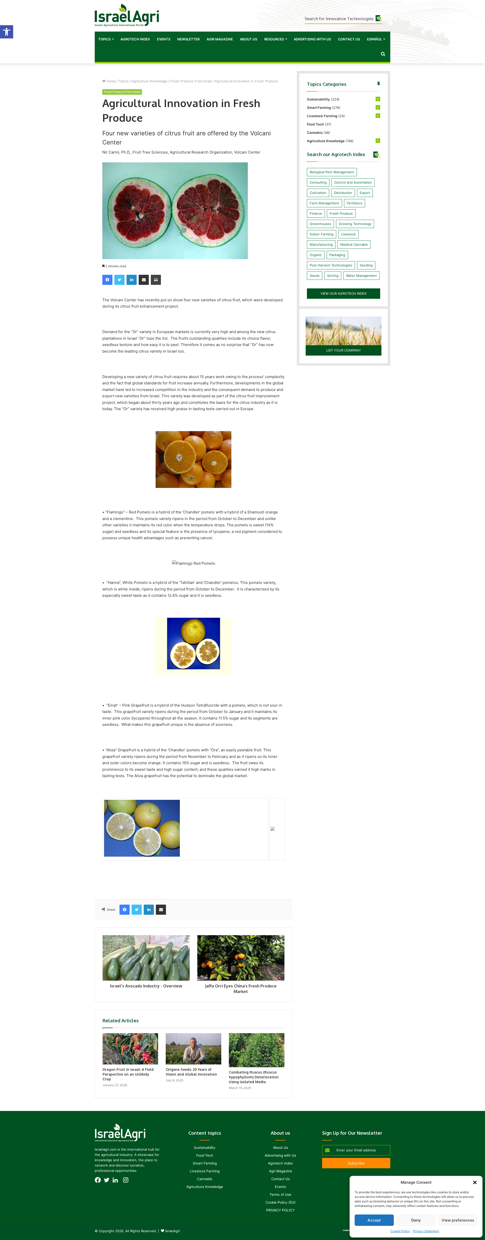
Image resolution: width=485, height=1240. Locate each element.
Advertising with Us (312, 39)
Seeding (366, 265)
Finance (316, 213)
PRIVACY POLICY (280, 1210)
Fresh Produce (341, 213)
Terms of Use (280, 1195)
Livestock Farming (322, 116)
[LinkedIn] (132, 280)
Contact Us (349, 39)
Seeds (315, 276)
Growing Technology (355, 224)
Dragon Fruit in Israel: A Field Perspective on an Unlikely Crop (128, 1074)
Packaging (337, 255)
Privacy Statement (426, 1231)
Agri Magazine (220, 39)
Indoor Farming (321, 234)
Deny (416, 1220)
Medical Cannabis (354, 244)
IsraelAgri (172, 1231)
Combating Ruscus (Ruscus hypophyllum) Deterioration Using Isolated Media (254, 1077)
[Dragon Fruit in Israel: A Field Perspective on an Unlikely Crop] (130, 1048)
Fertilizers (354, 203)
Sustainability (318, 99)
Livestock (348, 234)
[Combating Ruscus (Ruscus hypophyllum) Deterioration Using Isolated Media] (256, 1050)
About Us (248, 39)
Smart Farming (319, 108)
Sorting (332, 276)
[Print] (156, 280)
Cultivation (318, 193)
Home (110, 81)
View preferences (458, 1220)
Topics (104, 39)
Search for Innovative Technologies (339, 18)
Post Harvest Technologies (331, 265)
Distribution (343, 193)
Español (374, 39)
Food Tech (315, 124)
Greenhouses (320, 224)
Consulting (318, 182)
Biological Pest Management (332, 172)
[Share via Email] (144, 280)
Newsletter (188, 39)
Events (163, 39)
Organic (316, 255)
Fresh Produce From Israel (191, 81)
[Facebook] (107, 280)
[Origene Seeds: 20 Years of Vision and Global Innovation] (193, 1048)
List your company (343, 350)
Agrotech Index (135, 39)
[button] (6, 31)
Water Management (361, 276)
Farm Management (324, 203)
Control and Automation (353, 182)
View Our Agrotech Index (344, 293)
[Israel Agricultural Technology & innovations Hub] (127, 15)
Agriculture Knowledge (149, 81)
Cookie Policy (400, 1231)
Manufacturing (321, 244)
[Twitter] (119, 280)
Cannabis (315, 133)
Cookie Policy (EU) (280, 1202)
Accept (374, 1220)
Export (365, 193)
